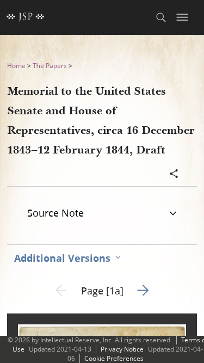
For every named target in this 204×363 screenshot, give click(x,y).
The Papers (50, 65)
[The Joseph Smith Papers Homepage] (26, 17)
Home (16, 65)
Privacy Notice (122, 349)
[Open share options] (174, 174)
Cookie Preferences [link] (114, 358)
